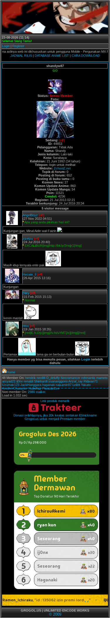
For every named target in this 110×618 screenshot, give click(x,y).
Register (18, 46)
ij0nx (19, 381)
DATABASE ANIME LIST (52, 55)
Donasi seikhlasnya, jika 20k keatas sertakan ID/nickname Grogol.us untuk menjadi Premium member (55, 416)
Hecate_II (29, 274)
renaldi (28, 381)
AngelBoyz (30, 215)
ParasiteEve (51, 388)
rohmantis (88, 378)
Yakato (86, 385)
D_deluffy (53, 378)
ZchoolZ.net (62, 168)
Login (6, 46)
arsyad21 (9, 381)
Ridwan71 (91, 381)
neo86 (41, 378)
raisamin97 (64, 385)
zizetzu (28, 238)
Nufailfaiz (34, 388)
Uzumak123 (10, 385)
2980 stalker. (37, 392)
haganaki (48, 385)
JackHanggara (30, 385)
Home (11, 372)
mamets (102, 378)
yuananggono (58, 381)
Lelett (76, 385)
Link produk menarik (55, 401)
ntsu (26, 325)
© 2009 (55, 614)
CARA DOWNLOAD (86, 55)
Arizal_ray (75, 381)
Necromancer (70, 378)
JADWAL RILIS (21, 55)
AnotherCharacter (15, 388)
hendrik (30, 378)
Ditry (26, 293)
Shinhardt (41, 381)
